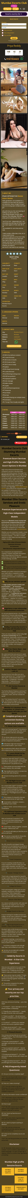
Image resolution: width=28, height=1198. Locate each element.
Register (8, 9)
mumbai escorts (21, 529)
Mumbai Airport (18, 332)
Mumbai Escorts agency (8, 1189)
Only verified (7, 35)
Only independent (9, 33)
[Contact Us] (23, 8)
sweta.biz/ (17, 337)
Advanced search (15, 41)
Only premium (8, 30)
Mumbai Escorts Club (14, 3)
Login (16, 9)
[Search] (20, 8)
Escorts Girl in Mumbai (21, 1179)
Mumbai (10, 198)
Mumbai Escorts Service (8, 1171)
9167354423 (12, 58)
